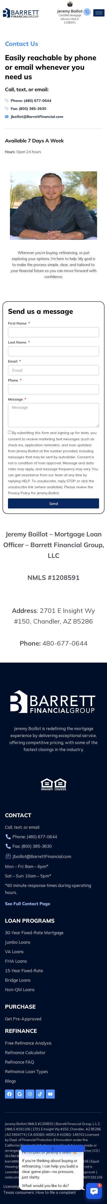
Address (24, 610)
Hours (10, 151)
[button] (94, 1191)
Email (13, 361)
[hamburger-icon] (99, 12)
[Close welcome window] (52, 1148)
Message (16, 399)
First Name (18, 323)
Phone (13, 380)
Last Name (17, 342)
